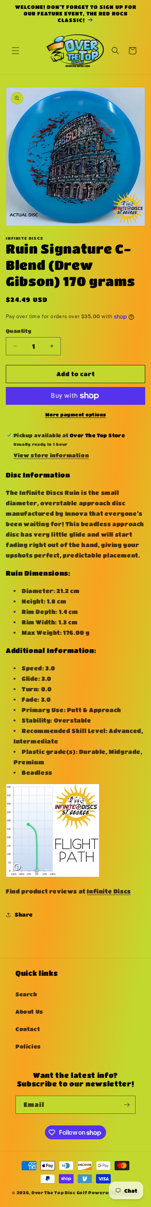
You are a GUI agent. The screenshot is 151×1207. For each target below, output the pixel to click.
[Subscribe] (126, 1105)
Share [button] (24, 914)
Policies (28, 1046)
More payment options (75, 414)
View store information (51, 455)
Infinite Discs (108, 891)
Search (26, 994)
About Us (29, 1011)
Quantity (18, 331)
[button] (15, 50)
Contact (27, 1029)
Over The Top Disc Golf (59, 1192)
